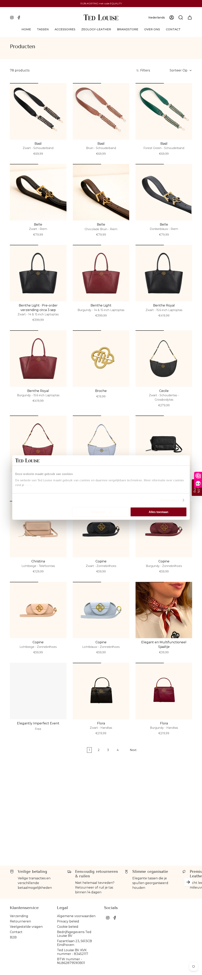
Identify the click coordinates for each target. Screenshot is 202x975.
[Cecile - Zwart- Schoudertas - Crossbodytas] (164, 358)
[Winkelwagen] (189, 17)
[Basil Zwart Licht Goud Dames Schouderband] (38, 111)
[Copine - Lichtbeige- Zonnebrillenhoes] (38, 610)
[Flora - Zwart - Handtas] (101, 691)
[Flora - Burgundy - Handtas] (164, 691)
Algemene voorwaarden (76, 916)
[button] (43, 29)
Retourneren (20, 921)
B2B (13, 937)
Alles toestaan (158, 512)
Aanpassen (98, 512)
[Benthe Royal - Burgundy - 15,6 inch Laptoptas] (38, 358)
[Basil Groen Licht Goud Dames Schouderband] (164, 111)
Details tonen (169, 500)
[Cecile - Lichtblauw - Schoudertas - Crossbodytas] (101, 444)
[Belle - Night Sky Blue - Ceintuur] (164, 192)
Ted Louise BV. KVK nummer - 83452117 (72, 952)
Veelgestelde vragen (26, 927)
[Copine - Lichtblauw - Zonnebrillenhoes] (101, 610)
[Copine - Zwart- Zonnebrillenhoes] (101, 529)
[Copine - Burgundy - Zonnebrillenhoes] (164, 529)
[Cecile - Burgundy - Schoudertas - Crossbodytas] (38, 444)
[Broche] (101, 358)
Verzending (19, 916)
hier (28, 485)
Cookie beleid (67, 927)
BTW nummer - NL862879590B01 (71, 961)
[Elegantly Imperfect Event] (38, 691)
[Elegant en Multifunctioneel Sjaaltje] (164, 610)
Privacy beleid (68, 921)
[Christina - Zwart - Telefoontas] (164, 444)
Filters (145, 70)
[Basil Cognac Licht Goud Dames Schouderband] (101, 111)
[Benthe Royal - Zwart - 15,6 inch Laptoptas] (164, 273)
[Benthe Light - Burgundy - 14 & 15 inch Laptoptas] (101, 273)
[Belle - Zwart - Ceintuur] (38, 192)
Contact (16, 932)
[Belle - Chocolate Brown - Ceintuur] (101, 192)
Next (188, 882)
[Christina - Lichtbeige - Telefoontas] (38, 529)
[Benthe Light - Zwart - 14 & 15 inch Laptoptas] (38, 273)
